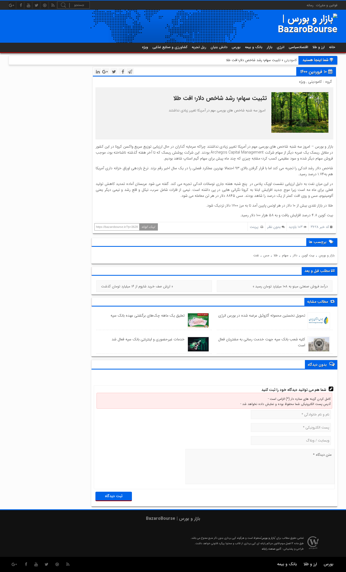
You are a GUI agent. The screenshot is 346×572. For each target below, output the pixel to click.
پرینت (255, 227)
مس (266, 255)
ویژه (145, 47)
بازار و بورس (327, 255)
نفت (256, 255)
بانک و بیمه (253, 47)
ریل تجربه (199, 47)
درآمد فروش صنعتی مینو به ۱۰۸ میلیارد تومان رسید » (290, 286)
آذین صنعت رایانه (271, 549)
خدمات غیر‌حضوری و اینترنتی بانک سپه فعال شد (148, 339)
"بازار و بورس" (268, 538)
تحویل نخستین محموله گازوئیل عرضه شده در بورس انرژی (261, 315)
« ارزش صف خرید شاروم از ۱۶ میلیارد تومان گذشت (137, 286)
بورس (236, 47)
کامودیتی (290, 60)
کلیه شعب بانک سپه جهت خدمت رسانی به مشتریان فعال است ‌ (261, 342)
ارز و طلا (318, 47)
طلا (276, 255)
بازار (269, 47)
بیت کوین (308, 255)
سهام (285, 255)
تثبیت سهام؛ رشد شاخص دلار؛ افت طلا (220, 98)
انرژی (280, 47)
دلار (295, 255)
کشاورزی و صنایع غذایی (169, 47)
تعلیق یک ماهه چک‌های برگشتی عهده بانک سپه (148, 315)
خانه (332, 47)
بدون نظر (274, 227)
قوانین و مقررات (326, 5)
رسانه (310, 5)
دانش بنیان (219, 47)
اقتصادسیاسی (298, 47)
